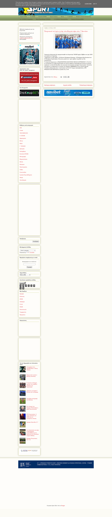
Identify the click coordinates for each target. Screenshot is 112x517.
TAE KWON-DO (24, 133)
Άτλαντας (22, 296)
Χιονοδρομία (23, 180)
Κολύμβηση (23, 151)
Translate (31, 252)
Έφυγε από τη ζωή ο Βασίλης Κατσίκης (31, 375)
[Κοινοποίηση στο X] (67, 77)
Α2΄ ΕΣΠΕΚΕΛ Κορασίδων (26, 19)
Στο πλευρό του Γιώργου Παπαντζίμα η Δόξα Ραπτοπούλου (32, 408)
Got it (95, 3)
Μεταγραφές (23, 156)
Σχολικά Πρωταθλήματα (26, 175)
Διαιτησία (22, 148)
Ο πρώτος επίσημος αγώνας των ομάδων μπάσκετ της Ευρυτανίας (31, 385)
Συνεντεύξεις (23, 172)
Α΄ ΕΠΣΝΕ (32, 16)
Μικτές (62, 16)
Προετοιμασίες (23, 167)
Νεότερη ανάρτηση (49, 85)
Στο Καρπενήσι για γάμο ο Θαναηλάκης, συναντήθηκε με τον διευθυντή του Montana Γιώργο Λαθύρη (32, 432)
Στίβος (21, 169)
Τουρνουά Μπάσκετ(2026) (77, 19)
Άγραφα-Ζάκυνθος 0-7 (32, 422)
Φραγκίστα (22, 314)
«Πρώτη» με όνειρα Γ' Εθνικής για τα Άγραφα (32, 391)
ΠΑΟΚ (21, 307)
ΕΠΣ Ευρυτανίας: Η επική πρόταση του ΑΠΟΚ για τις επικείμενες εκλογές (31, 416)
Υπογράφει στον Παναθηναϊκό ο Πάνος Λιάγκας (32, 368)
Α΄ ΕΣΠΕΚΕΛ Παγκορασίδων (61, 19)
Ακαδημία (22, 301)
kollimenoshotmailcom (26, 38)
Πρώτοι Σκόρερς (54, 16)
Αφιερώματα (23, 138)
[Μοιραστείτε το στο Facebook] (68, 77)
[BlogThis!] (65, 77)
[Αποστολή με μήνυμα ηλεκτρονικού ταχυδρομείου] (64, 77)
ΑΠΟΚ (21, 299)
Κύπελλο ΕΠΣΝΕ (42, 16)
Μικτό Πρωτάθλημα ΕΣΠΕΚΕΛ (43, 19)
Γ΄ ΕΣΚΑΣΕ (70, 16)
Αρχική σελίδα (23, 16)
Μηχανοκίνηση (23, 159)
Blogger (63, 505)
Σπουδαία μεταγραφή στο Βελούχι (31, 399)
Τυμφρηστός (23, 312)
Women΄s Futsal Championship (83, 16)
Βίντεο (21, 141)
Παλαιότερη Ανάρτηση (86, 85)
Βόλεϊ (21, 143)
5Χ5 (21, 127)
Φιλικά (21, 177)
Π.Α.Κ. (21, 304)
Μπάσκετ (22, 164)
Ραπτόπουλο (23, 309)
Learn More (88, 3)
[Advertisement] (30, 110)
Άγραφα (22, 293)
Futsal (21, 130)
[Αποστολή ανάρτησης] (61, 76)
